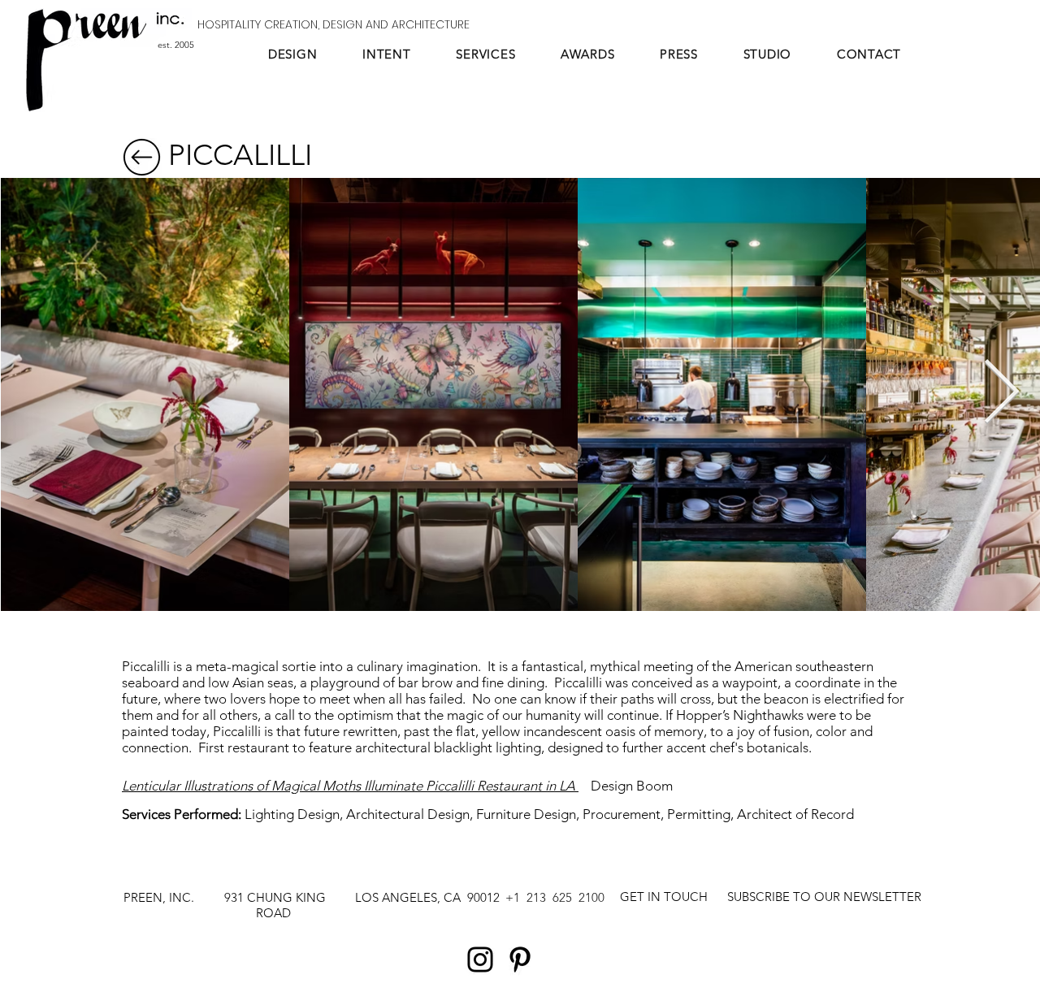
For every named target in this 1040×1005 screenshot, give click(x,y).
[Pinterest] (520, 959)
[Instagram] (480, 959)
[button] (824, 896)
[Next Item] (1001, 393)
